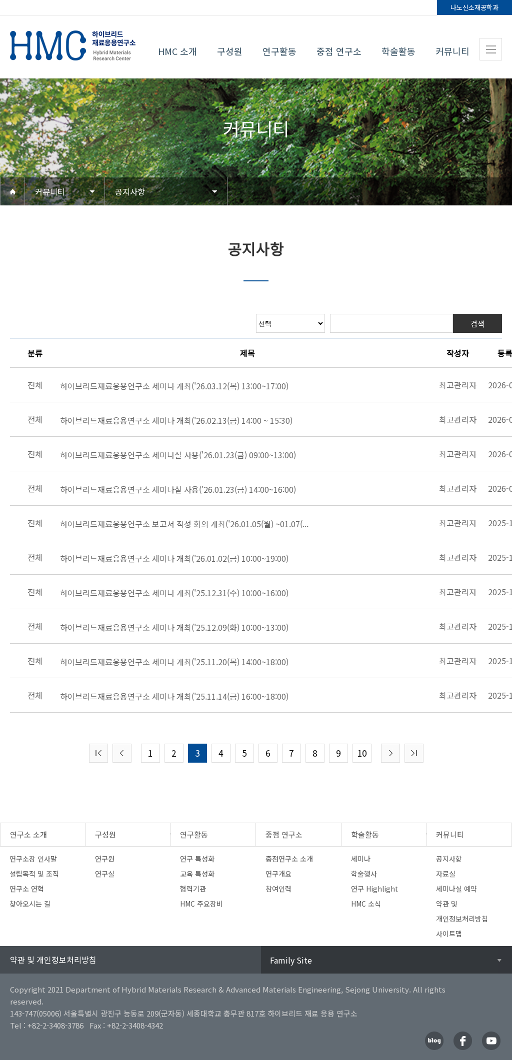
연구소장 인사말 (33, 859)
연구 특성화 (197, 859)
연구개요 (279, 874)
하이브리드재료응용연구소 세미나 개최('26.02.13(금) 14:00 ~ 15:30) (176, 420)
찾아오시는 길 (30, 904)
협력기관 (193, 889)
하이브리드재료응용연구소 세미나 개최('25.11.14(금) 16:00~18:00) (174, 696)
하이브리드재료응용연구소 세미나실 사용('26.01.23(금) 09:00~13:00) (178, 455)
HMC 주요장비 (201, 904)
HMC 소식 (366, 904)
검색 (477, 323)
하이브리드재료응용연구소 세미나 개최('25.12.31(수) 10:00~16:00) (174, 593)
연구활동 (279, 50)
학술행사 (364, 874)
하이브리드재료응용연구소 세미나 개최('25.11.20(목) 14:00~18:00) (174, 662)
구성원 (229, 50)
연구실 (104, 874)
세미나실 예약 (456, 889)
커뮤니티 (453, 50)
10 (362, 753)
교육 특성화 (197, 874)
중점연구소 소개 (289, 859)
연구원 (104, 859)
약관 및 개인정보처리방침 (53, 960)
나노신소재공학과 (474, 7)
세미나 (360, 859)
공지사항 (130, 191)
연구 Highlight (374, 889)
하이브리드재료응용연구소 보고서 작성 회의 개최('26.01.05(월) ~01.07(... (184, 524)
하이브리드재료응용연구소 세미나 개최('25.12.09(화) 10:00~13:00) (174, 627)
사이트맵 (449, 934)
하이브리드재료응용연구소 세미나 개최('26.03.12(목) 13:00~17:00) (174, 386)
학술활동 (399, 50)
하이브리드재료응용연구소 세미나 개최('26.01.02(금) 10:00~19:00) (174, 558)
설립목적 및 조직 (34, 874)
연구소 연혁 (27, 889)
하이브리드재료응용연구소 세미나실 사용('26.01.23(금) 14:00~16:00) (178, 489)
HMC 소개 (177, 50)
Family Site (291, 960)
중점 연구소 (339, 50)
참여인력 (279, 889)
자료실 (446, 874)
